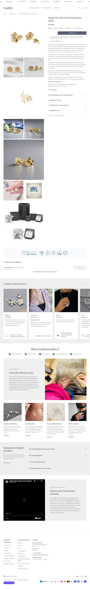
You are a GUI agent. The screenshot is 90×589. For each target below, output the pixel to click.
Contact (20, 545)
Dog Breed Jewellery (9, 556)
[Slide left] (80, 284)
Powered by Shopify (22, 580)
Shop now (6, 435)
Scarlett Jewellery (12, 580)
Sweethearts (7, 548)
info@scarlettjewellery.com (41, 554)
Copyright (20, 566)
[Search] (79, 7)
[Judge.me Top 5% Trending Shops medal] (65, 253)
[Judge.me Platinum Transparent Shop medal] (47, 253)
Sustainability (21, 556)
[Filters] (75, 267)
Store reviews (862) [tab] (19, 267)
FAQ (19, 548)
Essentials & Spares (9, 564)
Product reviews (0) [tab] (8, 267)
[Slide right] (84, 284)
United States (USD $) (11, 576)
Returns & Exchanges (23, 563)
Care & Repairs (22, 551)
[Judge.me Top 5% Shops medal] (59, 253)
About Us (20, 543)
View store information (55, 41)
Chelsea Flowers (12, 13)
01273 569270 (37, 553)
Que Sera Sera (7, 545)
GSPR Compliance (22, 568)
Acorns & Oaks (7, 553)
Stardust (6, 550)
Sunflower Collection (9, 558)
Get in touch (7, 462)
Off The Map (7, 561)
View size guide (52, 89)
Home (5, 13)
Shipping (20, 553)
